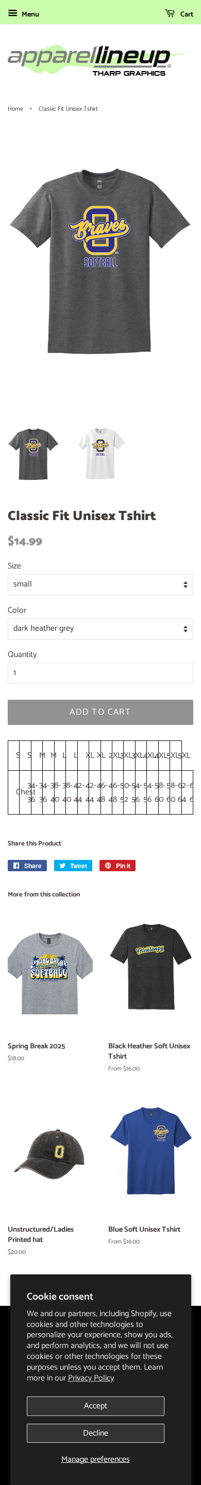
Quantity (22, 655)
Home (15, 109)
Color (17, 610)
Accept (95, 1406)
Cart (186, 15)
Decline (95, 1433)
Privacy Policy (91, 1378)
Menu (29, 15)
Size (14, 566)
